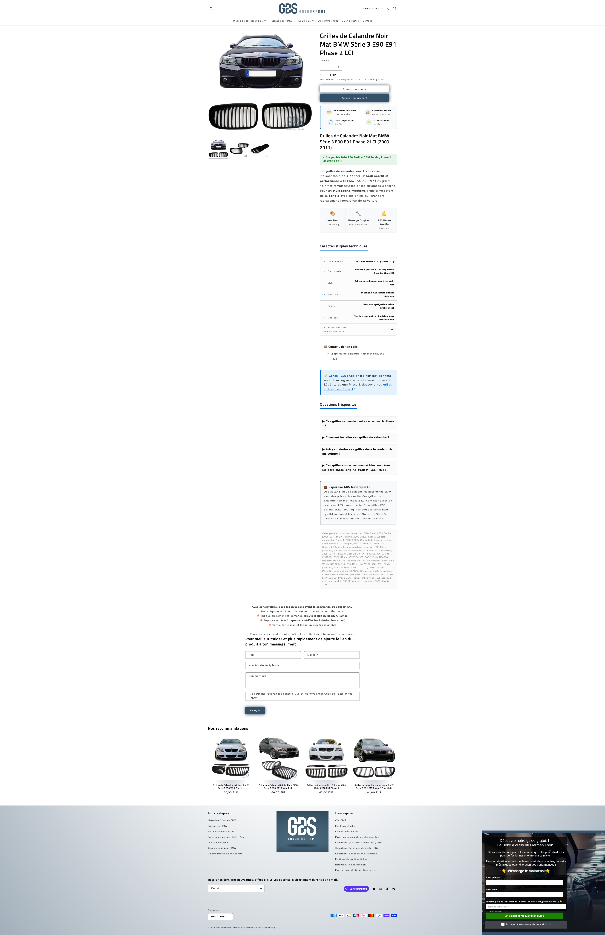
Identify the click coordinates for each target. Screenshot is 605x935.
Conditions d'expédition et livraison (356, 853)
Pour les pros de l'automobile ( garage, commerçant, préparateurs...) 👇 (524, 901)
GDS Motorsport (223, 927)
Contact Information (346, 831)
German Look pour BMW (222, 848)
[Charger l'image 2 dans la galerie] (239, 148)
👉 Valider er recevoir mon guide (524, 916)
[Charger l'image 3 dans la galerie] (260, 148)
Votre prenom (493, 877)
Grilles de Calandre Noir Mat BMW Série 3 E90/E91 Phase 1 (231, 786)
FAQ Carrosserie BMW (221, 831)
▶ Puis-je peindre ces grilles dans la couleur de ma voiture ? (357, 451)
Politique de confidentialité (351, 859)
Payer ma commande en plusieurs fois (357, 837)
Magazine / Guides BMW (222, 820)
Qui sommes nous (218, 842)
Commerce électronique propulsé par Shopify (253, 927)
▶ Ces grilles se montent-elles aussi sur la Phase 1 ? (358, 423)
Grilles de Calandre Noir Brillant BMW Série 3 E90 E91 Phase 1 (326, 786)
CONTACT (340, 820)
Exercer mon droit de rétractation (355, 870)
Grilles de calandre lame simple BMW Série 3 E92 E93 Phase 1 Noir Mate (374, 786)
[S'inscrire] (261, 888)
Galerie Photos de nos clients (225, 853)
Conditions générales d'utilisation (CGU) (358, 842)
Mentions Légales (345, 826)
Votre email (491, 889)
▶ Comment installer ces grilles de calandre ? (355, 437)
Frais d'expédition (345, 79)
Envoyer (255, 710)
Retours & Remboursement (350, 864)
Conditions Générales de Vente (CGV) (357, 848)
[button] (211, 8)
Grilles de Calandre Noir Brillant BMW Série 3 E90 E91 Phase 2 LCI (278, 786)
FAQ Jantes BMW (217, 826)
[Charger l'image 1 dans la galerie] (218, 148)
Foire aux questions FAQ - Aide (226, 837)
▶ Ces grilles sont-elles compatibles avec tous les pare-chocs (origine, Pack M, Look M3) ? (356, 467)
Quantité (324, 60)
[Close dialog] (602, 833)
